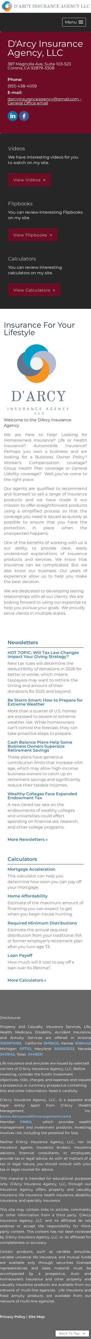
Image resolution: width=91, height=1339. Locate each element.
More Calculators (27, 980)
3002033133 (64, 1048)
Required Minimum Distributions (42, 923)
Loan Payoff (20, 955)
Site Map (37, 1316)
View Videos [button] (27, 180)
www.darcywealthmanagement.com (35, 1116)
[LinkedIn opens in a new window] (13, 116)
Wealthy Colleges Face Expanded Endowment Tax (42, 795)
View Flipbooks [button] (30, 235)
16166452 (83, 1043)
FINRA (25, 1122)
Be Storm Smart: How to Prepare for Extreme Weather (45, 702)
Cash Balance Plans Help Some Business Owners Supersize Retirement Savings (40, 746)
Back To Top (70, 1333)
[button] (74, 22)
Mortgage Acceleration (31, 869)
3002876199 (10, 1043)
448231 (36, 1054)
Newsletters (23, 642)
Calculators (22, 859)
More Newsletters (28, 839)
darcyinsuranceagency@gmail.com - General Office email (44, 101)
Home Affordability (28, 896)
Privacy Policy (12, 1316)
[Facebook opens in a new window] (24, 116)
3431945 (7, 1054)
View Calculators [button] (31, 290)
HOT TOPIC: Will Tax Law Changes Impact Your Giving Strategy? (43, 654)
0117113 (25, 1048)
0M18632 (51, 1043)
